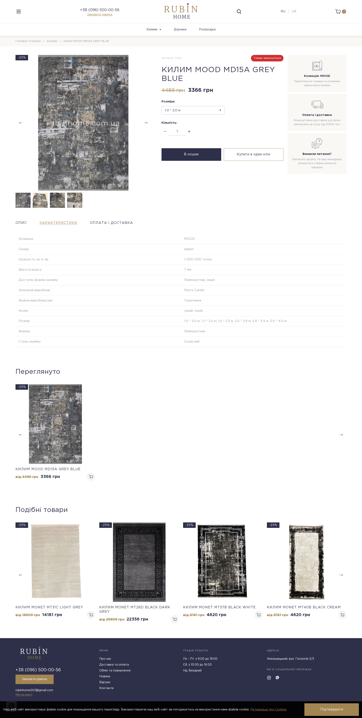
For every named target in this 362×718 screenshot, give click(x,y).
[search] (239, 11)
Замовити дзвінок (99, 14)
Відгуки (104, 682)
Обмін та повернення (115, 670)
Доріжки (180, 29)
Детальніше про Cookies (268, 709)
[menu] (19, 11)
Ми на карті (24, 694)
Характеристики (58, 223)
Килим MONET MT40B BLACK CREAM (304, 607)
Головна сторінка (28, 41)
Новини (104, 676)
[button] (146, 123)
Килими (151, 29)
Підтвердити (331, 709)
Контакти (106, 688)
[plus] (189, 131)
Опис (21, 223)
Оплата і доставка (111, 223)
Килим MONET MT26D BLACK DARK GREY (134, 609)
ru (283, 11)
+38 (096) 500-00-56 (99, 10)
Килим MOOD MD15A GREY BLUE (48, 469)
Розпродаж (207, 29)
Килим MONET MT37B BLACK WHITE (219, 607)
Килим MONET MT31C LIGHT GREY (49, 607)
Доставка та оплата (114, 664)
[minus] (165, 131)
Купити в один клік (253, 154)
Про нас (105, 659)
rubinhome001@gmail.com (34, 690)
